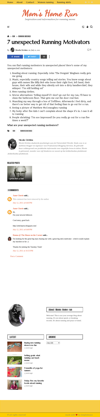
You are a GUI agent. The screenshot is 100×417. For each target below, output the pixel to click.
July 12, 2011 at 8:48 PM (22, 230)
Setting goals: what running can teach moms (32, 357)
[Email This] (44, 57)
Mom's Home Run (50, 13)
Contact (30, 2)
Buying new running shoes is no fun (32, 344)
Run (13, 36)
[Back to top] (94, 411)
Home (10, 2)
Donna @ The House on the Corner (27, 235)
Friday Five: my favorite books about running (34, 382)
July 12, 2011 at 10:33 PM (23, 251)
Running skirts (64, 2)
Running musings (24, 36)
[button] (83, 27)
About (20, 2)
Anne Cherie (18, 195)
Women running (46, 2)
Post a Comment (16, 256)
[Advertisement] (50, 280)
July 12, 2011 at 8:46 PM (22, 203)
